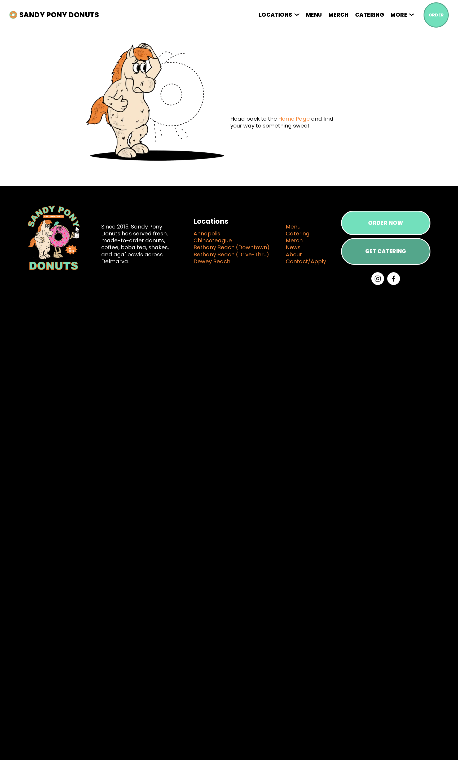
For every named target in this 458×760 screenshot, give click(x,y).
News (293, 247)
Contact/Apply (306, 261)
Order (436, 15)
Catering (369, 15)
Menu (314, 15)
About (294, 254)
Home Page (294, 118)
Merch (338, 15)
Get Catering (385, 251)
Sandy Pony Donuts (59, 15)
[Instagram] (377, 278)
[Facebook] (393, 278)
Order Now (385, 223)
